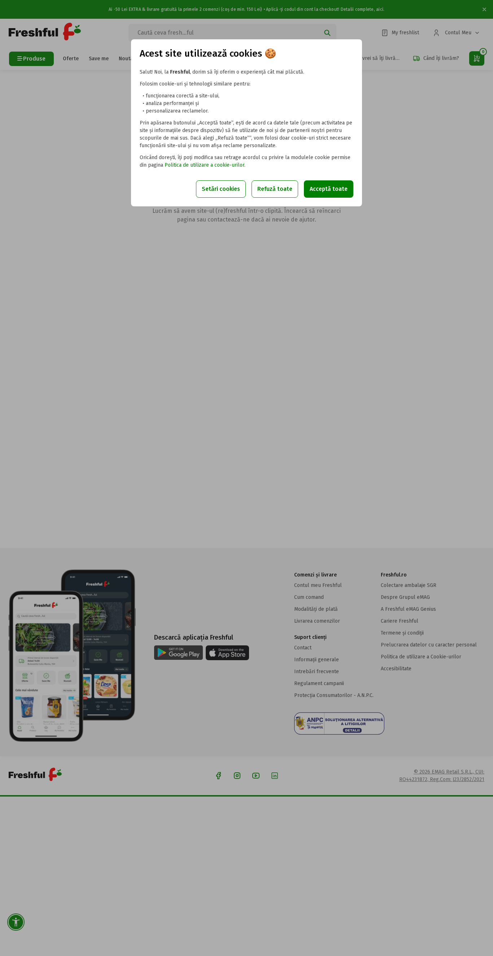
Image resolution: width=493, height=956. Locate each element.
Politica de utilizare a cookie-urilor (204, 165)
